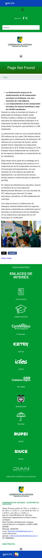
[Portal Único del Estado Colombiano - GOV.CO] (10, 3)
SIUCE (21, 459)
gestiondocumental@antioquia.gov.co (20, 531)
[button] (22, 10)
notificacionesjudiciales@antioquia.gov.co (24, 536)
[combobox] (21, 27)
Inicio (5, 77)
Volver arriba (6, 258)
